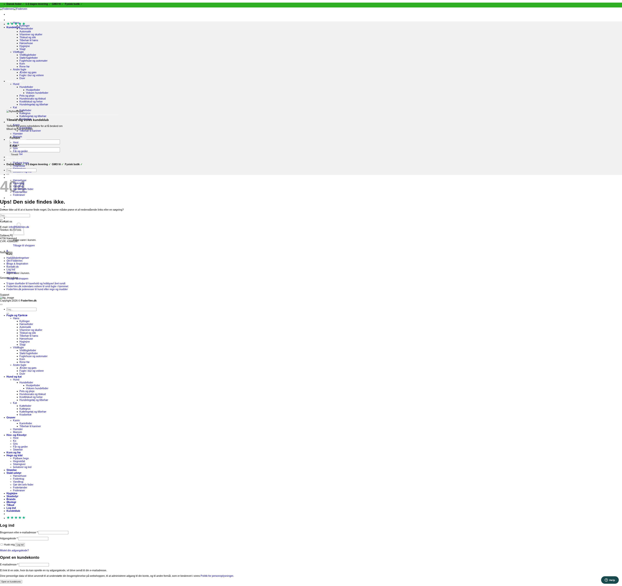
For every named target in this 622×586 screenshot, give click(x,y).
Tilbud (10, 505)
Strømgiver (19, 464)
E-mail (14, 145)
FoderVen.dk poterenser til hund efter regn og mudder (37, 289)
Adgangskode (9, 538)
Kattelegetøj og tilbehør (32, 116)
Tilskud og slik (27, 37)
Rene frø (24, 66)
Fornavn (15, 137)
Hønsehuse (26, 43)
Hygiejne (24, 46)
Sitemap (11, 272)
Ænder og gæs (27, 72)
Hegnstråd (19, 461)
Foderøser (19, 490)
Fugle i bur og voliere (31, 75)
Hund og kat (14, 81)
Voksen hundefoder (37, 92)
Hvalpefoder (33, 90)
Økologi (11, 206)
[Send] (7, 174)
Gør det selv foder (23, 484)
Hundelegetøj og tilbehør (33, 104)
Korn (22, 63)
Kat (15, 107)
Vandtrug (18, 481)
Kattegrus (24, 113)
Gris (15, 148)
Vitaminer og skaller (30, 34)
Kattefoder (25, 110)
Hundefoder (26, 87)
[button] (15, 220)
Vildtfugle (18, 52)
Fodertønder (20, 487)
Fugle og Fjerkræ (16, 19)
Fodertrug (18, 478)
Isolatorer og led (22, 467)
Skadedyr (12, 496)
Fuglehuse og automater (33, 60)
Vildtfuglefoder (27, 54)
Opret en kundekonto (11, 581)
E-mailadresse (9, 564)
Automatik (25, 31)
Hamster (18, 133)
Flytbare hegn (21, 458)
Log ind (20, 545)
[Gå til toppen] (1, 304)
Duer (22, 78)
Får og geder (20, 151)
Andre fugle (19, 69)
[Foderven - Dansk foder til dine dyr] (13, 8)
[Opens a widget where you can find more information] (610, 580)
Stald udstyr (13, 473)
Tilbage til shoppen (24, 245)
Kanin (16, 420)
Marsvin (17, 432)
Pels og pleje (27, 95)
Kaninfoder (25, 423)
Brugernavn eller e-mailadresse (19, 532)
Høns (16, 318)
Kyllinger (24, 321)
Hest (15, 142)
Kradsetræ (25, 414)
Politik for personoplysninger (217, 575)
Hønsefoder (26, 28)
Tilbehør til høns (28, 40)
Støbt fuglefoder (28, 57)
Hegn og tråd (14, 160)
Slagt (22, 49)
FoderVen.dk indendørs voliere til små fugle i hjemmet (37, 286)
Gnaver (10, 122)
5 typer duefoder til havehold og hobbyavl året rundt (35, 283)
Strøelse (11, 174)
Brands (11, 499)
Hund (16, 84)
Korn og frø (13, 157)
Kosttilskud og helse (31, 101)
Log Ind (10, 269)
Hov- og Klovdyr (16, 435)
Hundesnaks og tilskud (32, 98)
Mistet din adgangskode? (14, 550)
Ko (14, 440)
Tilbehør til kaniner (30, 130)
